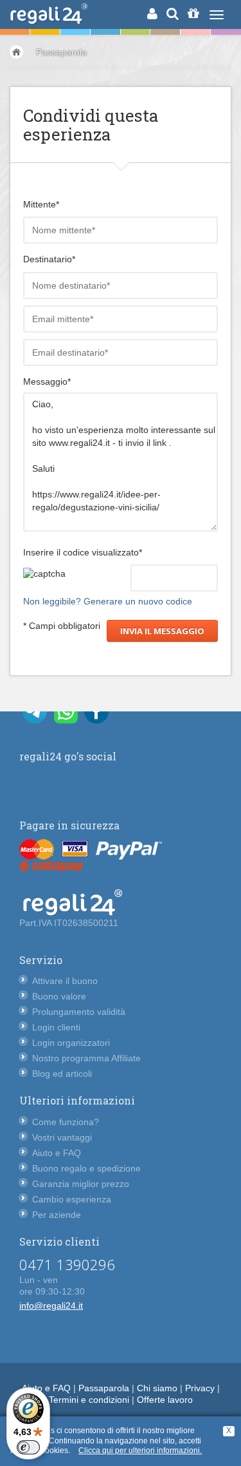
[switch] (28, 1447)
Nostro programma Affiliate (86, 1058)
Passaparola (61, 52)
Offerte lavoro (165, 1399)
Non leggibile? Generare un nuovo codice (107, 601)
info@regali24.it (51, 1305)
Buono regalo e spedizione (86, 1168)
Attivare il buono (65, 981)
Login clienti (56, 1027)
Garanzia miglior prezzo (80, 1184)
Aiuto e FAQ (56, 1153)
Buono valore (59, 996)
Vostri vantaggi (62, 1137)
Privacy (200, 1388)
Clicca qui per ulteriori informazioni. (140, 1450)
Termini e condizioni (89, 1399)
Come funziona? (65, 1122)
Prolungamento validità (78, 1012)
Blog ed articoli (62, 1073)
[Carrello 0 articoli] (193, 13)
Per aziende (56, 1215)
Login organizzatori (71, 1042)
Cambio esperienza (71, 1199)
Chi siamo (157, 1388)
